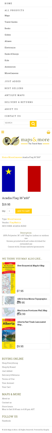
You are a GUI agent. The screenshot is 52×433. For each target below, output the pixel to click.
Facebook (6, 421)
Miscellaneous (11, 73)
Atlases (8, 41)
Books (7, 28)
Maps (7, 15)
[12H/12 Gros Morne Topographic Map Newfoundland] (8, 300)
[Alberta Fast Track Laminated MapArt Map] (8, 334)
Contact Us (13, 116)
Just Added (13, 81)
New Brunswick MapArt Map (30, 265)
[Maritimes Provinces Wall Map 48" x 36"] (8, 312)
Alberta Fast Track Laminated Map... (31, 323)
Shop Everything (10, 363)
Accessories (10, 67)
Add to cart (23, 211)
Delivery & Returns (19, 102)
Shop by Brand (9, 367)
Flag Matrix (15, 222)
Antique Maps (15, 95)
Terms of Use (8, 379)
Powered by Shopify (41, 430)
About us (6, 398)
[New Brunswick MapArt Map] (8, 278)
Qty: (4, 211)
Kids (7, 60)
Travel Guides (11, 22)
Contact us (7, 402)
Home (8, 3)
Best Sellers (14, 88)
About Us (11, 109)
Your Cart (6, 387)
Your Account (8, 383)
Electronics (10, 47)
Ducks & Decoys (12, 54)
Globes (8, 34)
